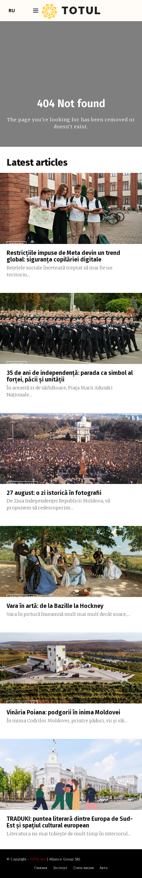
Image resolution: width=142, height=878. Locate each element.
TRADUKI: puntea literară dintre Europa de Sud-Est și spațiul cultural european (70, 822)
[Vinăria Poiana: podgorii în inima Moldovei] (71, 667)
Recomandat (22, 704)
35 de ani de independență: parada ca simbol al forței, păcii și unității (70, 376)
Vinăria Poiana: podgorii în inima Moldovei (63, 712)
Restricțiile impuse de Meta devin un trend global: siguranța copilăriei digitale (63, 256)
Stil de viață (22, 484)
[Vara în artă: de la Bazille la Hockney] (71, 561)
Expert (16, 244)
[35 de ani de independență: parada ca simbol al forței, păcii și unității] (71, 328)
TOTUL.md (38, 859)
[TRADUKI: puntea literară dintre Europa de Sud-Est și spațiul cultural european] (71, 774)
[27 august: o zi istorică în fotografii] (71, 448)
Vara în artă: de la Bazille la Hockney (55, 606)
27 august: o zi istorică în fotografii (54, 493)
